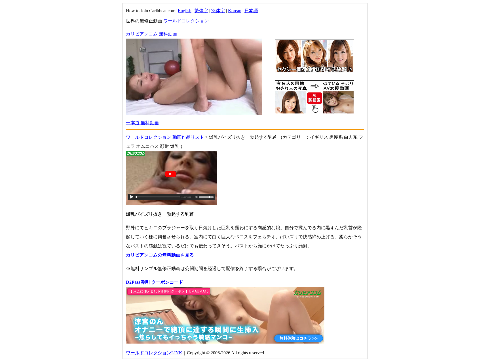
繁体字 (201, 10)
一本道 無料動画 (142, 122)
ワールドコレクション (186, 20)
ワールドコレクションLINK (154, 352)
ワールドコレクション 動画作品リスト (165, 137)
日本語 (251, 10)
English (184, 10)
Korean (234, 10)
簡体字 (218, 10)
